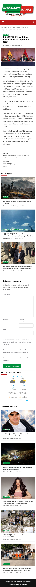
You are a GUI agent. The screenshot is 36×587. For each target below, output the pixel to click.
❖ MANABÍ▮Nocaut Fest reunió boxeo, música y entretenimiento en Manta (17, 469)
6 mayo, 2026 (17, 271)
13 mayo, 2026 (17, 238)
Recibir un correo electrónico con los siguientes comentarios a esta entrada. (15, 351)
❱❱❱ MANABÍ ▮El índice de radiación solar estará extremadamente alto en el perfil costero (18, 235)
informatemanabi (8, 206)
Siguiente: (16, 164)
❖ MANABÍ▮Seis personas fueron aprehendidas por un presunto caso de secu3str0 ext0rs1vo (17, 569)
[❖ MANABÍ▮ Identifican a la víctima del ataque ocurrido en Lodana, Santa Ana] (18, 421)
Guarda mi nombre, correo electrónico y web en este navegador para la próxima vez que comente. (17, 342)
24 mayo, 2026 (17, 206)
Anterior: (16, 155)
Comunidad (6, 229)
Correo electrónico (23, 321)
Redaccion (6, 45)
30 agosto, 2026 (14, 438)
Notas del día (20, 229)
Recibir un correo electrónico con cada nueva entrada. (18, 359)
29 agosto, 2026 (14, 505)
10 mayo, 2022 (15, 45)
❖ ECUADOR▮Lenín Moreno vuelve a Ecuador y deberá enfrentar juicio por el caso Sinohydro (17, 267)
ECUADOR (5, 34)
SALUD (26, 229)
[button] (3, 22)
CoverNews (13, 584)
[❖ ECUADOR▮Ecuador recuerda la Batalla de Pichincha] (18, 188)
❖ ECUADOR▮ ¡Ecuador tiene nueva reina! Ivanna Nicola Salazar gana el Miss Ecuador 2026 (18, 502)
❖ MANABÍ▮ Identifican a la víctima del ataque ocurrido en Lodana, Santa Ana (17, 435)
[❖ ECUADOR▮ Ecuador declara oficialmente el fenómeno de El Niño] (18, 521)
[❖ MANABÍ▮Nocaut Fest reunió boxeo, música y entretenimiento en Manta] (18, 454)
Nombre (6, 319)
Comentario (7, 294)
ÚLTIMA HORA (6, 429)
